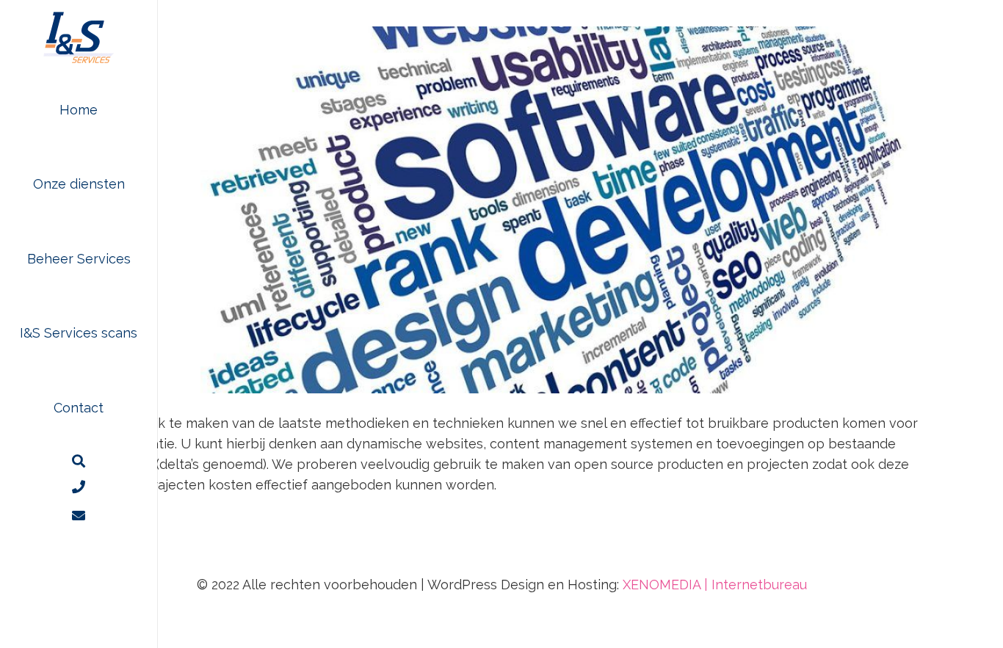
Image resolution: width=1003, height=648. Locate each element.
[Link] (78, 515)
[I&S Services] (78, 37)
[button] (136, 184)
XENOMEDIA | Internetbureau (715, 584)
